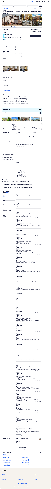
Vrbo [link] (35, 474)
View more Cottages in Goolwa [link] (6, 163)
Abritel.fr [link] (35, 475)
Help (42, 1)
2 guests (29, 6)
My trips (45, 1)
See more (4, 105)
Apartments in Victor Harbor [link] (25, 458)
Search (40, 6)
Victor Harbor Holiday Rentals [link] (25, 462)
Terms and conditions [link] (20, 479)
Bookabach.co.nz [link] (36, 478)
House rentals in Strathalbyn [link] (6, 459)
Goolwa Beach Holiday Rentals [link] (7, 464)
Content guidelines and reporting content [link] (22, 483)
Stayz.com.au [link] (36, 479)
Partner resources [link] (3, 478)
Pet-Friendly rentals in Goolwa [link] (25, 460)
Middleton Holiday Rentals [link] (25, 461)
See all (3, 50)
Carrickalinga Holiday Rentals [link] (25, 464)
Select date (33, 31)
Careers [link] (19, 475)
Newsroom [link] (19, 478)
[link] (39, 8)
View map (17, 163)
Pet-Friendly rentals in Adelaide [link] (7, 460)
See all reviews (18, 435)
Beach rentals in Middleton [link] (25, 456)
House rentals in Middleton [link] (6, 458)
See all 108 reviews (5, 30)
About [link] (18, 474)
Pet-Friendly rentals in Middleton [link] (7, 461)
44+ (40, 24)
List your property (37, 1)
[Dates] (20, 6)
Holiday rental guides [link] (4, 479)
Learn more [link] (4, 196)
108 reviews (7, 192)
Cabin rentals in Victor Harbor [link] (6, 456)
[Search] (40, 113)
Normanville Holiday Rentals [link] (6, 462)
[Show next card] (42, 123)
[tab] (5, 454)
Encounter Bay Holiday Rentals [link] (25, 463)
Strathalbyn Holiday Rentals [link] (6, 465)
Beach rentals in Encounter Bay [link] (25, 459)
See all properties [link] (6, 8)
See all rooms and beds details (6, 90)
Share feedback (21, 448)
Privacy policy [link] (19, 480)
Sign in (48, 1)
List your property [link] (3, 474)
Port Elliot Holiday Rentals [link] (6, 463)
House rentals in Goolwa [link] (6, 457)
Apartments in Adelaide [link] (25, 457)
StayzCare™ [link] (3, 475)
